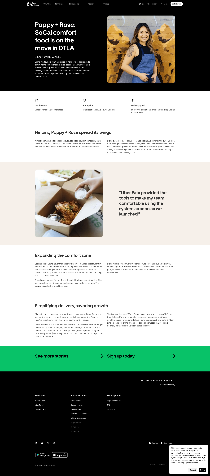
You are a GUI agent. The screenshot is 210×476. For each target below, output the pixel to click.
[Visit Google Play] (43, 455)
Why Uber (47, 4)
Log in (166, 4)
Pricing (106, 4)
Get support (152, 4)
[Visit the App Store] (60, 455)
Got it (202, 470)
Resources (92, 4)
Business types (75, 4)
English (155, 443)
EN (143, 4)
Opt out (193, 470)
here (196, 463)
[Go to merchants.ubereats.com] (33, 3)
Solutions (59, 4)
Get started (176, 4)
